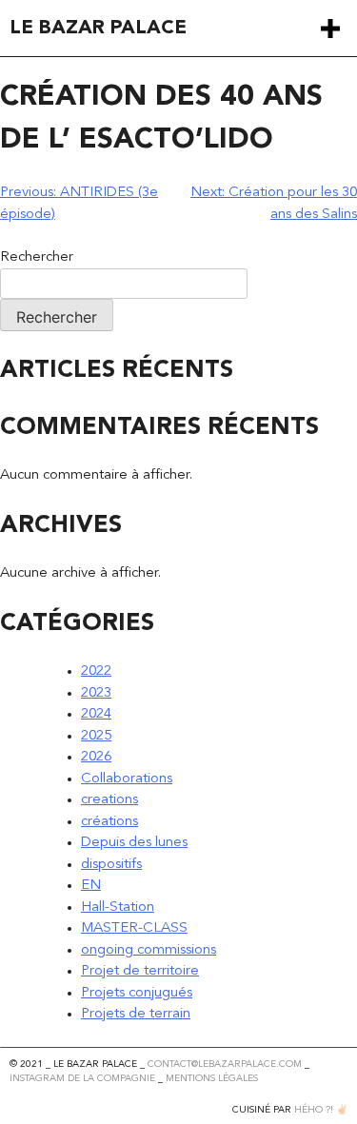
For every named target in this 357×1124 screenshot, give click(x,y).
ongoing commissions (148, 950)
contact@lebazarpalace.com (225, 1064)
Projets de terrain (135, 1014)
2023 (96, 693)
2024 (96, 714)
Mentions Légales (212, 1078)
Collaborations (126, 779)
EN (91, 885)
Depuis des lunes (134, 843)
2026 (96, 757)
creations (109, 800)
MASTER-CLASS (134, 928)
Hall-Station (117, 907)
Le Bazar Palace (98, 28)
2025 (96, 736)
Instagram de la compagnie (82, 1078)
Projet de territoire (140, 971)
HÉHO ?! (313, 1109)
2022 (96, 671)
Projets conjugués (136, 993)
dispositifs (111, 865)
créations (109, 822)
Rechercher (36, 257)
